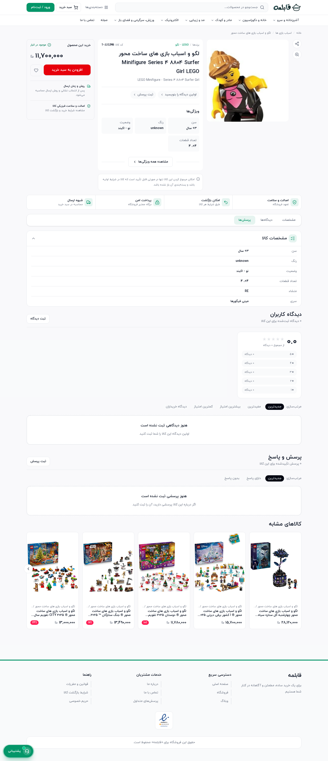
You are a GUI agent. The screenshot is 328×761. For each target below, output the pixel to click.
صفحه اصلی (220, 684)
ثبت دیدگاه (38, 319)
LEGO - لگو (182, 45)
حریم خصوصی (78, 701)
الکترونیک (172, 20)
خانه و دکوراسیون (254, 20)
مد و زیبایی (197, 20)
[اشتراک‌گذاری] (297, 43)
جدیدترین (274, 406)
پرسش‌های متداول (145, 701)
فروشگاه (222, 692)
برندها (196, 45)
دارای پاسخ (254, 478)
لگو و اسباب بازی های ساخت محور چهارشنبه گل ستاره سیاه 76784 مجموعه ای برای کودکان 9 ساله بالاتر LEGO (276, 613)
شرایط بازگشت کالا (76, 692)
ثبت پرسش (145, 94)
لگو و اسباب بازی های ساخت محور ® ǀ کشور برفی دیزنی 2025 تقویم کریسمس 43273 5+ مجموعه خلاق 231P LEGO (220, 613)
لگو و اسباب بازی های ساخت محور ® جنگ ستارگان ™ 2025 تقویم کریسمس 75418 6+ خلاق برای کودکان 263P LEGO (109, 613)
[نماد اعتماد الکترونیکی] (164, 720)
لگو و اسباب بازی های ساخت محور (251, 33)
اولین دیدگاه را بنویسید (181, 94)
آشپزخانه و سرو (288, 20)
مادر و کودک (223, 20)
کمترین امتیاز (203, 406)
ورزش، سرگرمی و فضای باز (136, 20)
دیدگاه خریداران (176, 406)
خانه (298, 33)
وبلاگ (224, 701)
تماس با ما (87, 20)
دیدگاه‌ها (266, 220)
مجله (104, 20)
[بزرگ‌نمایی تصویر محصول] (248, 81)
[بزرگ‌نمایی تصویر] (297, 54)
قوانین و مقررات (77, 684)
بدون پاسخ (231, 478)
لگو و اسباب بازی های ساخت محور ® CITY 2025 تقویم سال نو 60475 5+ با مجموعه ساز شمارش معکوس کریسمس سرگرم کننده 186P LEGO (53, 613)
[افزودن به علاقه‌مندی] (36, 70)
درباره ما (152, 684)
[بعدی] (28, 568)
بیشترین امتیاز (230, 406)
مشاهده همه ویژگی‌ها (153, 162)
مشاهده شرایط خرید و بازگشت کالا (65, 110)
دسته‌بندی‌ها (94, 7)
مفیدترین (254, 406)
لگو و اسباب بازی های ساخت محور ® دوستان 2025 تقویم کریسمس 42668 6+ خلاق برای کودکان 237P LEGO (166, 613)
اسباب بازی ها (284, 33)
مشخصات (288, 220)
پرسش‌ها (245, 220)
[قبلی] (299, 568)
